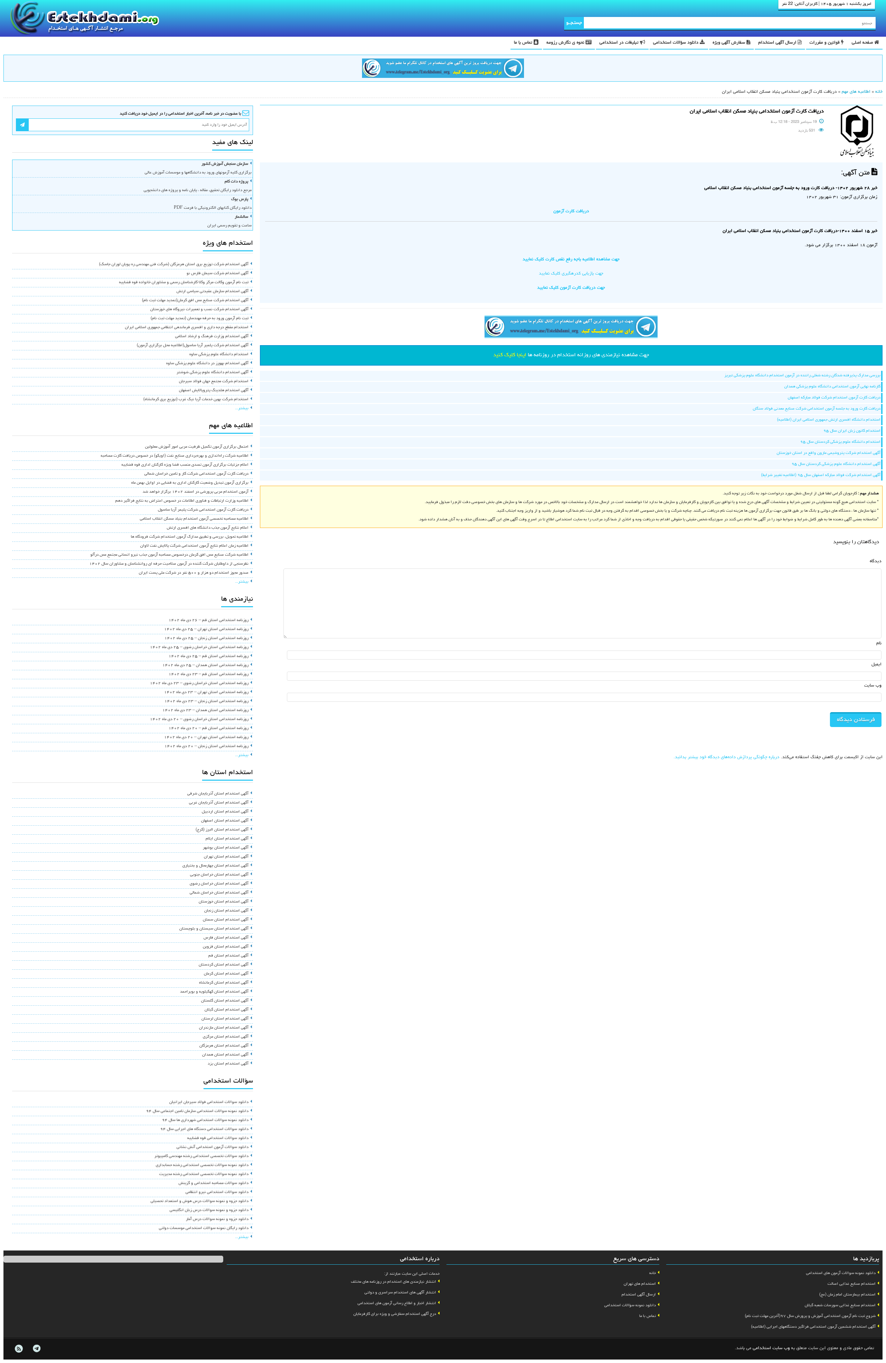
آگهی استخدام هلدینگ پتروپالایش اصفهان (213, 390)
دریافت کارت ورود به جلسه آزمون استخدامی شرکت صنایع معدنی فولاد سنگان (816, 408)
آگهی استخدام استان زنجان (226, 910)
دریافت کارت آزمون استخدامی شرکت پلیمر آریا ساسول (203, 510)
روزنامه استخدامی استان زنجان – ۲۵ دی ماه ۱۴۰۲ (206, 638)
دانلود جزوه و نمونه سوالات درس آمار (217, 1219)
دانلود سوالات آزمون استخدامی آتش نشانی (212, 1147)
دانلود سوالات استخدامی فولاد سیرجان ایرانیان (208, 1102)
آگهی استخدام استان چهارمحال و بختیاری (215, 865)
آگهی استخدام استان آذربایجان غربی (218, 802)
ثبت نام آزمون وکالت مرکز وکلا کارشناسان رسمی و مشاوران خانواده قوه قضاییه (183, 282)
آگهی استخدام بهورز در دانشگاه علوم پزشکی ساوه (207, 363)
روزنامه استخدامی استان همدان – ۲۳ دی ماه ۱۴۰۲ (205, 710)
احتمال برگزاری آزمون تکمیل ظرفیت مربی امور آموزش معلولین (196, 447)
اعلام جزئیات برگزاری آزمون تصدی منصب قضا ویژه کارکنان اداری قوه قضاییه (184, 465)
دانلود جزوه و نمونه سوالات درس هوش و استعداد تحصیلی (199, 1201)
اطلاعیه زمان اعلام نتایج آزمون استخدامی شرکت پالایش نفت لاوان (194, 546)
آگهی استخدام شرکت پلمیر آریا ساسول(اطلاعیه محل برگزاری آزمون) (192, 345)
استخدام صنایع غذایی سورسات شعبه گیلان (840, 1305)
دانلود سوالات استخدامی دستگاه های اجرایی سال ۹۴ (204, 1129)
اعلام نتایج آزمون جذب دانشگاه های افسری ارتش (207, 528)
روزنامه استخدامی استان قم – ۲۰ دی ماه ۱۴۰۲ (208, 728)
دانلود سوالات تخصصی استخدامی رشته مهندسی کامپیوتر (201, 1156)
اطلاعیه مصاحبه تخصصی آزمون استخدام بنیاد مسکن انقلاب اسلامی (194, 519)
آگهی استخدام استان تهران (226, 856)
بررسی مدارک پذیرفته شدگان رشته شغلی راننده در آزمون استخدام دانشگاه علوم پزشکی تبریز (802, 375)
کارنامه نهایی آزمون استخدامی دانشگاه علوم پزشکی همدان (832, 386)
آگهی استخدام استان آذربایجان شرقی (217, 793)
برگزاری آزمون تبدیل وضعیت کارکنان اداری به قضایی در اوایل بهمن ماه (189, 483)
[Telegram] (36, 1349)
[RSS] (19, 1349)
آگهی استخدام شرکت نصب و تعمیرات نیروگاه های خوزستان (199, 309)
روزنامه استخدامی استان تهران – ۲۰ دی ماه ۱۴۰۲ (206, 737)
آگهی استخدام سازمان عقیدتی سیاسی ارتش (212, 291)
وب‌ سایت (873, 685)
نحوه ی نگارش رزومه (566, 42)
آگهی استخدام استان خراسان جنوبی (219, 874)
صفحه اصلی (863, 42)
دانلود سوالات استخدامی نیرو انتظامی (217, 1192)
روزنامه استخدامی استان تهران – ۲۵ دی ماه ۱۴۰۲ (206, 629)
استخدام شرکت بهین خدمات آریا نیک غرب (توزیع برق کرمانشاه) (195, 399)
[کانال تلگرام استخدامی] (443, 69)
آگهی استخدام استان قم (228, 955)
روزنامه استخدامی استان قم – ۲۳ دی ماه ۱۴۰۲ (208, 674)
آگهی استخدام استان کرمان (226, 973)
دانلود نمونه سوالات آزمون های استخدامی (841, 1273)
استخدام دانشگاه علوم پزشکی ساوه (218, 354)
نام (879, 643)
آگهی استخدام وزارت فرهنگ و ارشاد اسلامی (211, 336)
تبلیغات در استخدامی (619, 42)
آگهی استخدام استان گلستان (224, 1000)
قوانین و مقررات (825, 42)
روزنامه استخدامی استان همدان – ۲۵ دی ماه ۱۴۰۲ (205, 665)
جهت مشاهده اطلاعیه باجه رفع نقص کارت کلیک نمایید (571, 259)
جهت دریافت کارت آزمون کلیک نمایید (571, 287)
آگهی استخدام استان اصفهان (224, 820)
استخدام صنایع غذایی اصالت (852, 1284)
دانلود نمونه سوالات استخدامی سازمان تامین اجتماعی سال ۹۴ (197, 1111)
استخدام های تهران (640, 1284)
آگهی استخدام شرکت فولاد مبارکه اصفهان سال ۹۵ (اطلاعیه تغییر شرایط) (820, 475)
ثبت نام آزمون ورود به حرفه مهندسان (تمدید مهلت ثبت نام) (199, 318)
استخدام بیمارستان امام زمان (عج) (847, 1294)
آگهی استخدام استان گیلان (226, 1009)
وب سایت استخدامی (771, 1348)
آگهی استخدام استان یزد (228, 1063)
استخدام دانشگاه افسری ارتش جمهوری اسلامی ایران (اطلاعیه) (828, 420)
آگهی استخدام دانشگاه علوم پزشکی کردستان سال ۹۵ (836, 464)
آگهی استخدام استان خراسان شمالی (219, 892)
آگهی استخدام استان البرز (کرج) (222, 829)
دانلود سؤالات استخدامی (676, 42)
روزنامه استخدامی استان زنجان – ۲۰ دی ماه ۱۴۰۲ (206, 746)
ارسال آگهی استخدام (778, 42)
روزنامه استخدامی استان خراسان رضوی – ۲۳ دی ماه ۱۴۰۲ (199, 683)
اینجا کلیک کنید (509, 355)
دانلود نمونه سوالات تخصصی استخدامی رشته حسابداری (202, 1165)
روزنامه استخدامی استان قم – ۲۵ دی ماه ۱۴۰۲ (208, 656)
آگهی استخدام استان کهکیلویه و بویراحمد (214, 991)
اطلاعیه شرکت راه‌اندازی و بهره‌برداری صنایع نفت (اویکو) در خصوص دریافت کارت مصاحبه (174, 456)
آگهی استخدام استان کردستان (223, 964)
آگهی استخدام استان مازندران (223, 1027)
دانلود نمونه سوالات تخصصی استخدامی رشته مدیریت (203, 1174)
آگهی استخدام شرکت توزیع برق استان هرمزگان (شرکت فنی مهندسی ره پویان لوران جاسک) (173, 264)
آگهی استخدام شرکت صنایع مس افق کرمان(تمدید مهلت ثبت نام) (195, 300)
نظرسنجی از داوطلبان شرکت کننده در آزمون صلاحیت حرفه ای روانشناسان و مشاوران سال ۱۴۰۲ (168, 564)
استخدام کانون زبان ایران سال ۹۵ (851, 431)
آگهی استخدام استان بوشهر (225, 847)
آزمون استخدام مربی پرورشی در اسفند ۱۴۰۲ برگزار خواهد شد (195, 492)
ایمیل (876, 664)
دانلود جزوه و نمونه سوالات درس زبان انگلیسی (209, 1210)
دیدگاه (876, 561)
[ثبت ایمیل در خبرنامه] (22, 125)
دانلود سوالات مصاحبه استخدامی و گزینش (213, 1183)
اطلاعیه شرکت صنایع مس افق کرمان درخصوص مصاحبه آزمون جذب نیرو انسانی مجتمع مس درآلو (169, 555)
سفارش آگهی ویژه (730, 42)
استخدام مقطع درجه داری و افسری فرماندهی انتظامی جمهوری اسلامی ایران (186, 327)
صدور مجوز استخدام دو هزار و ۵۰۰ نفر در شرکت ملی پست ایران (193, 573)
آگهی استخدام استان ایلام (227, 838)
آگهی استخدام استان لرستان (224, 1018)
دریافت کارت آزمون (571, 211)
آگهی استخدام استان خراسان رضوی (219, 883)
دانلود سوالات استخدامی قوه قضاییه (217, 1138)
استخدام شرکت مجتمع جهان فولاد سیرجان (213, 381)
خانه (879, 92)
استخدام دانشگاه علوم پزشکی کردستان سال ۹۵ (840, 442)
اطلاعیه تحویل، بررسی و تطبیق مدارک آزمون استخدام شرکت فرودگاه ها (189, 537)
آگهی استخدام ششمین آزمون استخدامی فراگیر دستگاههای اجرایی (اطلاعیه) (813, 1327)
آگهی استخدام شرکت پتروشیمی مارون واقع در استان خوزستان (828, 453)
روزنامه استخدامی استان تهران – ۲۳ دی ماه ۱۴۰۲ (206, 692)
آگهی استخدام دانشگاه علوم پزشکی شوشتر (212, 372)
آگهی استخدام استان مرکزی (225, 1036)
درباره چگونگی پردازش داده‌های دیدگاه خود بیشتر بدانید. (726, 757)
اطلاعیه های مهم (856, 92)
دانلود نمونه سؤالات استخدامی (630, 1305)
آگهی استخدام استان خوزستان (223, 901)
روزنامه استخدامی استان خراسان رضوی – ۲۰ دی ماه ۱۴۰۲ (199, 719)
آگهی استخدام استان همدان (225, 1054)
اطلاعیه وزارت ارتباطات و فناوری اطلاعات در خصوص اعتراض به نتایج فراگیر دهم (181, 501)
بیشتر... (241, 408)
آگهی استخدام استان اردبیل (225, 811)
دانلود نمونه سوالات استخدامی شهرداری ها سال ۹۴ (205, 1120)
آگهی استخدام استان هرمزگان (223, 1045)
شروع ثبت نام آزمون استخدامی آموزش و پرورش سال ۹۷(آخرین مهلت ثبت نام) (810, 1316)
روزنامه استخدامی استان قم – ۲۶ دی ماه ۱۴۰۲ (208, 620)
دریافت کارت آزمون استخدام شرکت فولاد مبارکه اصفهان (834, 397)
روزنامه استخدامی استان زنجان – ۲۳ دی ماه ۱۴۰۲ (206, 701)
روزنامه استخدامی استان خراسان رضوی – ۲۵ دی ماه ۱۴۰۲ (199, 647)
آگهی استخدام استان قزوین (225, 946)
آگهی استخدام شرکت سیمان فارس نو (217, 273)
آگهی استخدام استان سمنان (225, 919)
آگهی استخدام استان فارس (226, 937)
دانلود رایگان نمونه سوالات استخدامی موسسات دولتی (203, 1228)
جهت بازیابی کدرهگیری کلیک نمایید (571, 273)
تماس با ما (524, 42)
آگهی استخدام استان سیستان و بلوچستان (213, 928)
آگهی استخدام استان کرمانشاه (223, 982)
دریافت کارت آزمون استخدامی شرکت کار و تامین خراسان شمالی (196, 474)
